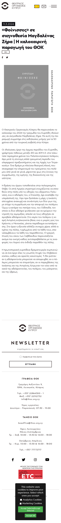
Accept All (30, 515)
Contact (43, 6)
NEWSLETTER (30, 343)
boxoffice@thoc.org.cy (30, 423)
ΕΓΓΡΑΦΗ (30, 364)
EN (50, 6)
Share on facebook (4, 57)
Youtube (47, 459)
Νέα (5, 52)
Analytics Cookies (32, 499)
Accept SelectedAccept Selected (30, 509)
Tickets (36, 6)
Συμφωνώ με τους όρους (32, 357)
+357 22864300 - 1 (33, 393)
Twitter (8, 57)
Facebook (12, 459)
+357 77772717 (33, 449)
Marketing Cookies (32, 503)
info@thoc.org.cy (30, 399)
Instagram (35, 459)
